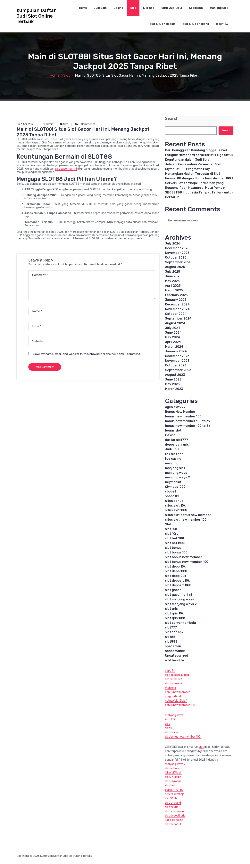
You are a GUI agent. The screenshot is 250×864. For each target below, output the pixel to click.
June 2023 (173, 379)
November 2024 (177, 309)
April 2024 (173, 342)
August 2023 (175, 375)
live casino (173, 458)
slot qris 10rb (175, 618)
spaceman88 (175, 651)
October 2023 (175, 365)
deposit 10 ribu (174, 789)
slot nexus (171, 807)
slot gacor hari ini (66, 168)
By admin (47, 124)
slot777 (171, 627)
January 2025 (176, 300)
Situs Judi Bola (171, 8)
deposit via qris (177, 444)
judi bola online (174, 820)
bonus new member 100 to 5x (187, 426)
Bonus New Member (180, 412)
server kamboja (174, 794)
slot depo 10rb (176, 571)
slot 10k (171, 529)
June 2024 (173, 332)
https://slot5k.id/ (176, 700)
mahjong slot (175, 468)
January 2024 (176, 351)
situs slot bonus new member (188, 515)
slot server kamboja (180, 623)
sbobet (170, 491)
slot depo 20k (175, 576)
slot (167, 723)
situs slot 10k (175, 505)
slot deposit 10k (177, 580)
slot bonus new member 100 (186, 562)
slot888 (171, 641)
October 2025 (175, 257)
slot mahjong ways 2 (181, 604)
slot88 (170, 637)
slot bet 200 (174, 538)
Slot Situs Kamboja (163, 24)
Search (172, 118)
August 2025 (175, 267)
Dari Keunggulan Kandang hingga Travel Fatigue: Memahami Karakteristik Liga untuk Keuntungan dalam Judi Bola (199, 154)
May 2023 (172, 384)
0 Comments (86, 124)
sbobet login (172, 768)
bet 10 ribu (171, 798)
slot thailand (173, 802)
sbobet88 (172, 496)
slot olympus (173, 781)
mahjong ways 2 (177, 477)
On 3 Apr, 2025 (26, 124)
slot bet (170, 785)
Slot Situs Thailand (196, 24)
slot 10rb (172, 533)
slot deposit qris (175, 815)
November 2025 (177, 253)
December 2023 (177, 356)
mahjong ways (176, 473)
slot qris (171, 609)
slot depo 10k (175, 566)
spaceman (173, 646)
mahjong (171, 463)
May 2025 (172, 281)
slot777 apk (174, 632)
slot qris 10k (174, 613)
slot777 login (173, 777)
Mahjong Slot (219, 8)
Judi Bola (100, 8)
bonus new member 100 (183, 416)
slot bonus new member (183, 557)
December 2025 (177, 248)
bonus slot (173, 430)
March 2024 (174, 346)
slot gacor (173, 590)
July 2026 (172, 243)
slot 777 (170, 719)
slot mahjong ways (179, 599)
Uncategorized (176, 655)
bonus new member (177, 692)
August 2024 (175, 323)
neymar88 (173, 482)
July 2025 (172, 271)
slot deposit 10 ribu (177, 675)
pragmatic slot (174, 696)
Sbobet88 (196, 8)
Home (83, 8)
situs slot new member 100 (185, 519)
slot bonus (173, 548)
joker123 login (173, 772)
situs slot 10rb (176, 510)
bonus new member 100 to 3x (187, 421)
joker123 (222, 24)
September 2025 (178, 262)
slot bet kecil (175, 543)
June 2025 (173, 276)
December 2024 (177, 304)
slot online (171, 732)
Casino (118, 8)
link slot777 (174, 454)
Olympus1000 (175, 487)
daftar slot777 (176, 440)
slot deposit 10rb (178, 585)
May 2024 (172, 337)
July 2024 (172, 328)
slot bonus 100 (176, 552)
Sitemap (148, 8)
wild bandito (174, 660)
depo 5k (170, 670)
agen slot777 (175, 407)
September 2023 (178, 370)
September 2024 (178, 318)
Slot (133, 8)
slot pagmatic (174, 683)
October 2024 (176, 314)
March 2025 (174, 290)
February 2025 (176, 295)
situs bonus (174, 501)
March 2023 (174, 389)
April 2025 (173, 285)
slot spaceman (174, 811)
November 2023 (177, 361)
